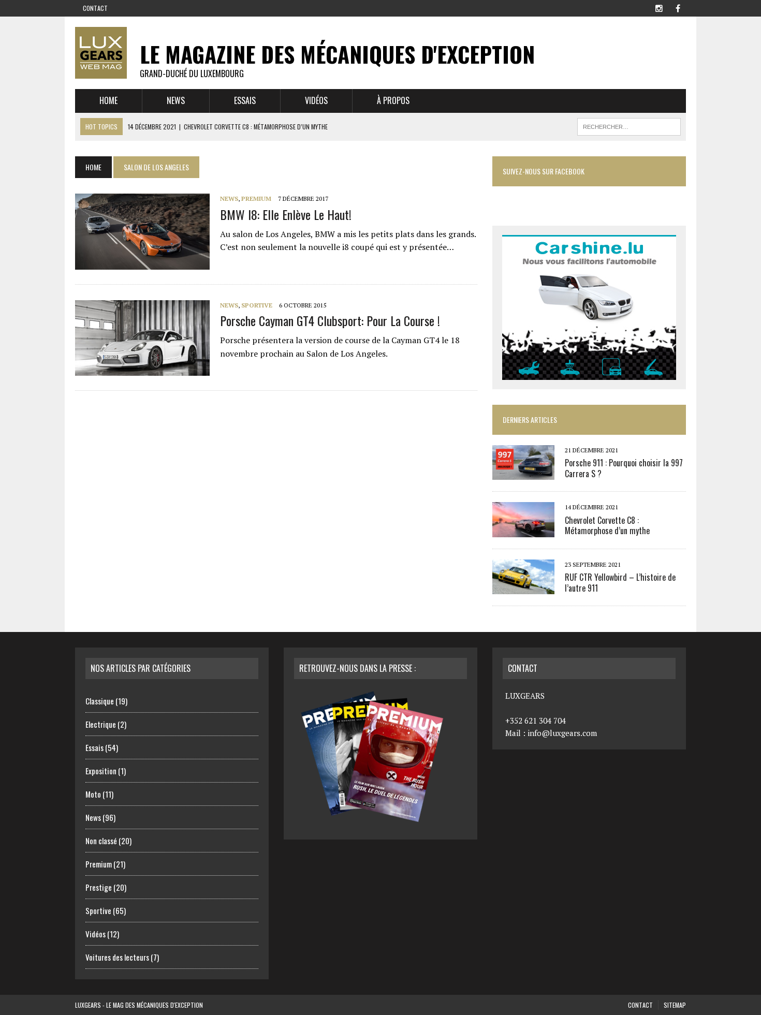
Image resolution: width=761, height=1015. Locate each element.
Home (108, 100)
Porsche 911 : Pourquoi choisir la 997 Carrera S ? (624, 468)
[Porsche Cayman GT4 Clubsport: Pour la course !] (142, 368)
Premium (256, 198)
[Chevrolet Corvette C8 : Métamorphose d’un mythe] (523, 530)
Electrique (100, 724)
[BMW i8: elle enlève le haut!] (142, 262)
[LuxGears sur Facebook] (677, 7)
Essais (245, 100)
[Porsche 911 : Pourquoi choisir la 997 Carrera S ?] (523, 473)
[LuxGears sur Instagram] (659, 7)
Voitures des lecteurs (117, 957)
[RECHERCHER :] (629, 125)
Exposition (100, 770)
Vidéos (316, 100)
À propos (393, 100)
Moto (93, 794)
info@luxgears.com (562, 733)
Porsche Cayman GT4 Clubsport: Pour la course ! (330, 320)
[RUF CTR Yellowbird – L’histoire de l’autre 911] (523, 587)
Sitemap (675, 1005)
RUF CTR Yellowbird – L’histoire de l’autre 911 (620, 582)
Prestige (98, 887)
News (176, 100)
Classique (99, 701)
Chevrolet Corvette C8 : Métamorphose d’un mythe (607, 525)
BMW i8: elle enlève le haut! (286, 214)
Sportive (256, 305)
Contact (95, 8)
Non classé (101, 840)
